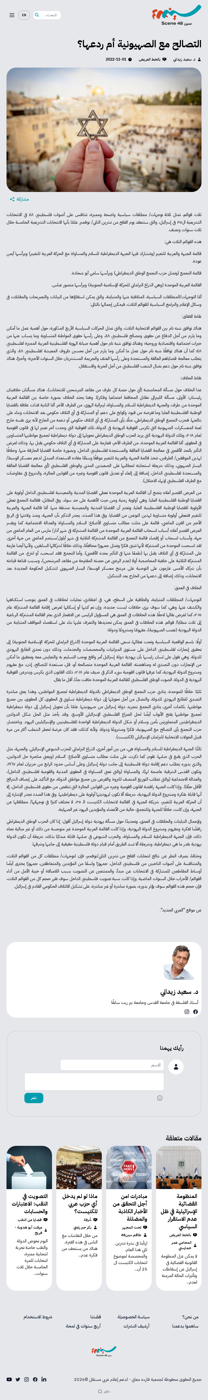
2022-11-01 (116, 59)
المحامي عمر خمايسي (181, 1245)
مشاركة (23, 199)
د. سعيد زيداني (184, 59)
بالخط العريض (150, 59)
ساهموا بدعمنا (185, 1326)
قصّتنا (95, 1317)
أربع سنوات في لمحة (83, 1326)
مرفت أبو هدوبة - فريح (28, 1230)
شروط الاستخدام (38, 1317)
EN (24, 15)
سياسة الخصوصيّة (134, 1317)
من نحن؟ (190, 1317)
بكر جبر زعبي (82, 1227)
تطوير (107, 1391)
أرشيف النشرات (136, 1326)
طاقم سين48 (131, 1235)
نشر (34, 1098)
